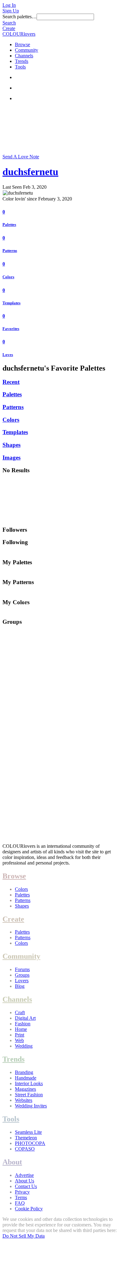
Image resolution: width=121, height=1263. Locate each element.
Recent (11, 382)
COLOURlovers (18, 34)
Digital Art (25, 1018)
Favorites (10, 328)
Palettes (9, 224)
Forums (22, 969)
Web (19, 1040)
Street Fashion (29, 1094)
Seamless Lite (28, 1132)
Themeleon (26, 1137)
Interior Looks (29, 1083)
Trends (21, 61)
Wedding (24, 1046)
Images (11, 457)
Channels (24, 55)
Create (8, 28)
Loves (7, 354)
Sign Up (10, 10)
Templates (11, 303)
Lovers (22, 980)
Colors (8, 277)
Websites (23, 1100)
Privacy (22, 1192)
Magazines (25, 1089)
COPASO (25, 1148)
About (12, 1162)
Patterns (9, 250)
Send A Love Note (20, 156)
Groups (22, 975)
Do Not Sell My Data (23, 1236)
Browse (22, 44)
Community (26, 50)
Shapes (11, 445)
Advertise (24, 1175)
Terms (21, 1197)
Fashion (22, 1023)
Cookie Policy (29, 1208)
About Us (24, 1180)
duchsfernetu (30, 171)
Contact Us (26, 1186)
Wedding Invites (31, 1105)
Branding (24, 1072)
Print (19, 1034)
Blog (20, 986)
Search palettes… (19, 16)
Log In (9, 5)
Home (21, 1029)
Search (9, 22)
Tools (20, 66)
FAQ (20, 1203)
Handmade (25, 1077)
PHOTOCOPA (30, 1143)
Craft (20, 1012)
